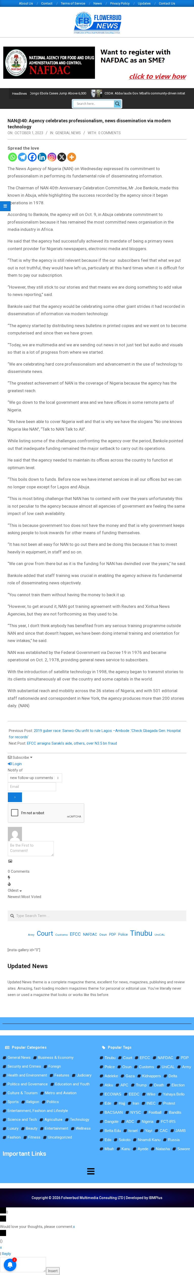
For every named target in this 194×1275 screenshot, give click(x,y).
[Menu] (48, 1171)
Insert (53, 1271)
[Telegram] (22, 157)
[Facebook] (32, 157)
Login (17, 764)
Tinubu (141, 933)
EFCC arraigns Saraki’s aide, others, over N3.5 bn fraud (72, 743)
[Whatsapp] (12, 157)
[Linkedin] (42, 157)
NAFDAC (90, 934)
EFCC (75, 934)
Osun (103, 935)
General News (68, 133)
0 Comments (109, 133)
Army (31, 935)
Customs (61, 935)
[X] (61, 157)
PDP (112, 934)
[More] (71, 157)
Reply (6, 1253)
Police (123, 934)
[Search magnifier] (117, 103)
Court (45, 933)
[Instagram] (51, 157)
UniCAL (160, 935)
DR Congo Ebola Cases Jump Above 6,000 (41, 93)
